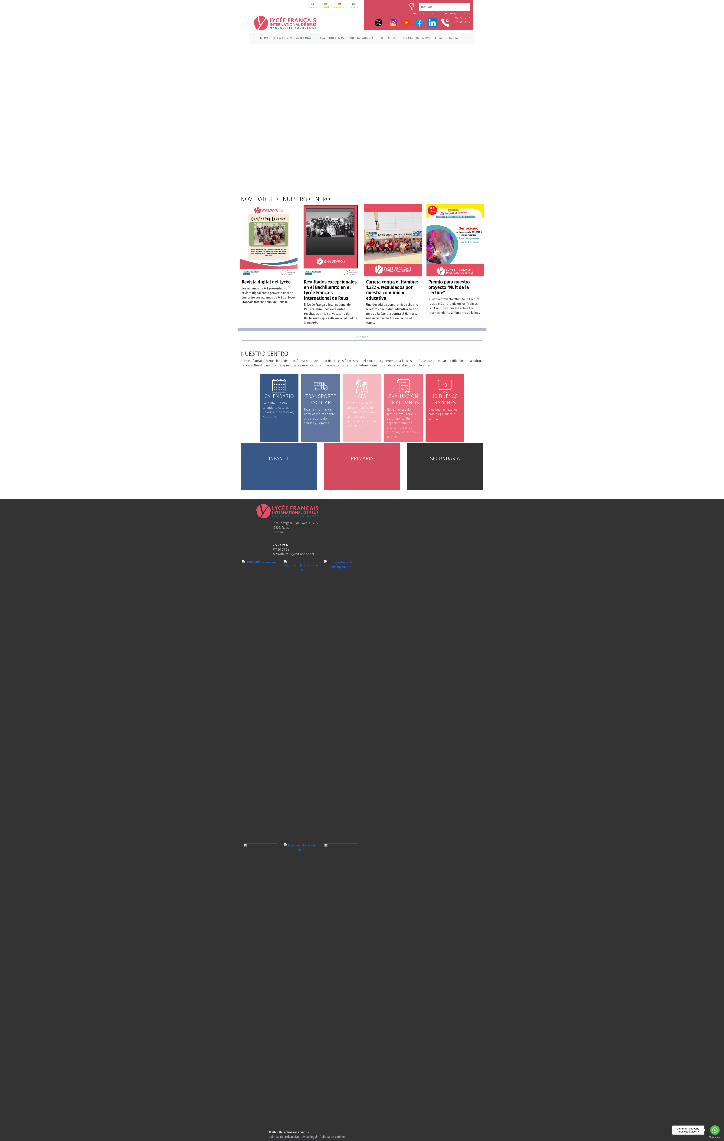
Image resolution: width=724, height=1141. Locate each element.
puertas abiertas (362, 38)
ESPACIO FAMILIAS (447, 38)
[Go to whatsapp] (715, 1130)
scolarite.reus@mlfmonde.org (293, 554)
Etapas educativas (330, 38)
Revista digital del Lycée (266, 282)
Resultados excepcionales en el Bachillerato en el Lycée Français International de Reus (330, 290)
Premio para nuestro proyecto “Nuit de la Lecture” (449, 287)
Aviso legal (309, 1137)
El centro (260, 38)
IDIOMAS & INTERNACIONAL (292, 38)
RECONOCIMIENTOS (416, 38)
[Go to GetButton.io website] (715, 1137)
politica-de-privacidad (284, 1137)
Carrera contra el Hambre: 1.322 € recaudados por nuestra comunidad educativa (392, 290)
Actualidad (388, 38)
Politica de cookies (332, 1137)
